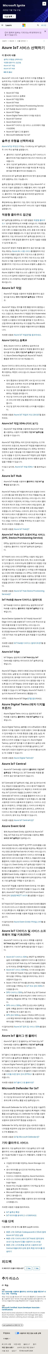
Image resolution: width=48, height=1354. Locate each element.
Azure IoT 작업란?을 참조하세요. (27, 335)
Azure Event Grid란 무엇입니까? (27, 922)
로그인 (43, 25)
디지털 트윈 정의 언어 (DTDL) (18, 1074)
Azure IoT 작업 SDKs (24, 467)
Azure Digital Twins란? (24, 758)
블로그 (26, 1344)
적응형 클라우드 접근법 (12, 62)
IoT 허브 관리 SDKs (34, 986)
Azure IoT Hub (9, 68)
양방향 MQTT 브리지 (19, 895)
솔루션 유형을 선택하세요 (13, 59)
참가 (34, 1344)
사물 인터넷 (21, 41)
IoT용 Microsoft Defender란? (26, 1137)
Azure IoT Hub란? (21, 529)
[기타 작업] (44, 41)
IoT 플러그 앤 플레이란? (24, 1082)
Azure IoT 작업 (9, 65)
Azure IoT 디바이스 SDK (16, 957)
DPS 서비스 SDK (13, 1005)
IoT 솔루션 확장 (12, 1212)
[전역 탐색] (2, 25)
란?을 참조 (31, 698)
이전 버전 (17, 1344)
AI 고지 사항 (6, 1344)
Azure (12, 41)
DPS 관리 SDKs (12, 1015)
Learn (4, 41)
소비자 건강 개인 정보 (25, 1347)
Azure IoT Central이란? (24, 820)
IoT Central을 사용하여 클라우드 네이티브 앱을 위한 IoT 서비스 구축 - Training (24, 1293)
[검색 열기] (38, 25)
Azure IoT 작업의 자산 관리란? (26, 414)
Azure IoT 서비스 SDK (15, 969)
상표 (13, 1351)
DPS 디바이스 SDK (14, 992)
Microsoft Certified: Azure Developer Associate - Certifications (21, 1309)
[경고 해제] (44, 4)
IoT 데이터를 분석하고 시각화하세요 (21, 1215)
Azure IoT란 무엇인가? (11, 146)
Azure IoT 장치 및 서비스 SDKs (27, 1026)
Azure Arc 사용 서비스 (21, 251)
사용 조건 (5, 1351)
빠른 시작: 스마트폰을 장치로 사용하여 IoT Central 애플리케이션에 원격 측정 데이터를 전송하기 (25, 1248)
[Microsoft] (24, 25)
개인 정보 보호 (7, 1347)
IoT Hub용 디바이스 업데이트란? (27, 643)
